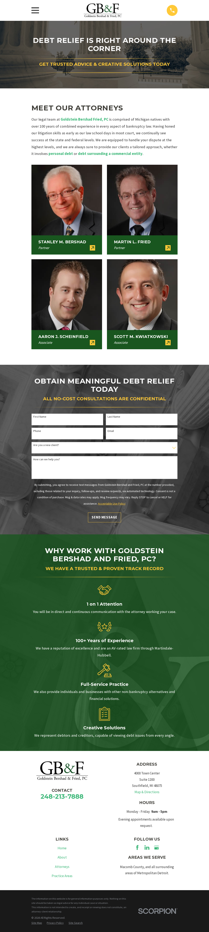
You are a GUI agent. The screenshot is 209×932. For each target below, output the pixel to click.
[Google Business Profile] (156, 847)
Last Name (114, 416)
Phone (37, 431)
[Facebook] (137, 847)
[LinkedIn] (147, 847)
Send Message (104, 517)
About (62, 857)
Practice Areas (62, 876)
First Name (39, 416)
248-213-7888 (62, 796)
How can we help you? (46, 459)
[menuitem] (36, 923)
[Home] (103, 10)
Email (111, 431)
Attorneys (62, 866)
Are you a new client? (46, 445)
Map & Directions (147, 792)
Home (62, 848)
